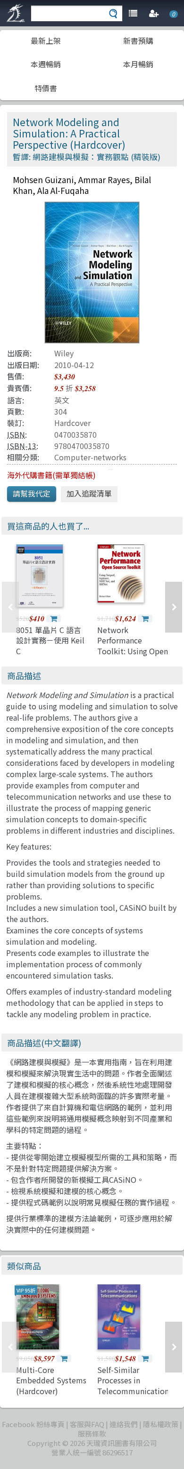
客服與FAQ (87, 1424)
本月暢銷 (138, 64)
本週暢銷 (46, 64)
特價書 (45, 88)
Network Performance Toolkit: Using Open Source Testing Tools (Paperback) (132, 651)
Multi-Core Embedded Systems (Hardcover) (51, 1380)
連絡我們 (123, 1424)
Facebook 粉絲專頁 (33, 1424)
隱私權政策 (160, 1424)
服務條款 (92, 1433)
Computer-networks (90, 457)
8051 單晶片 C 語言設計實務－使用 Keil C (50, 640)
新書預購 (138, 40)
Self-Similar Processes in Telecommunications (134, 1380)
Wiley (64, 353)
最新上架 (46, 40)
